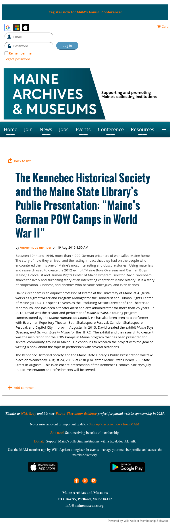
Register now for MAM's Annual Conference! (85, 12)
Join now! (57, 432)
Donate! (39, 441)
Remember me (20, 53)
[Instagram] (94, 480)
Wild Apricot (131, 520)
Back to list (22, 161)
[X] (85, 480)
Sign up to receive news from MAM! (114, 424)
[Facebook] (76, 480)
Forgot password (17, 59)
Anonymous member (36, 247)
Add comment (25, 387)
